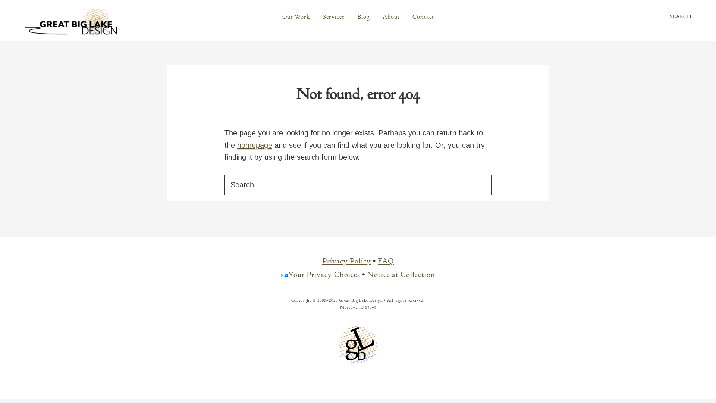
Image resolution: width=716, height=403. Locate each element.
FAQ (386, 261)
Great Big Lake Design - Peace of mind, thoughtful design (71, 22)
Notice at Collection (401, 274)
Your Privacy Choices (324, 274)
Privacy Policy (346, 261)
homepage (254, 145)
